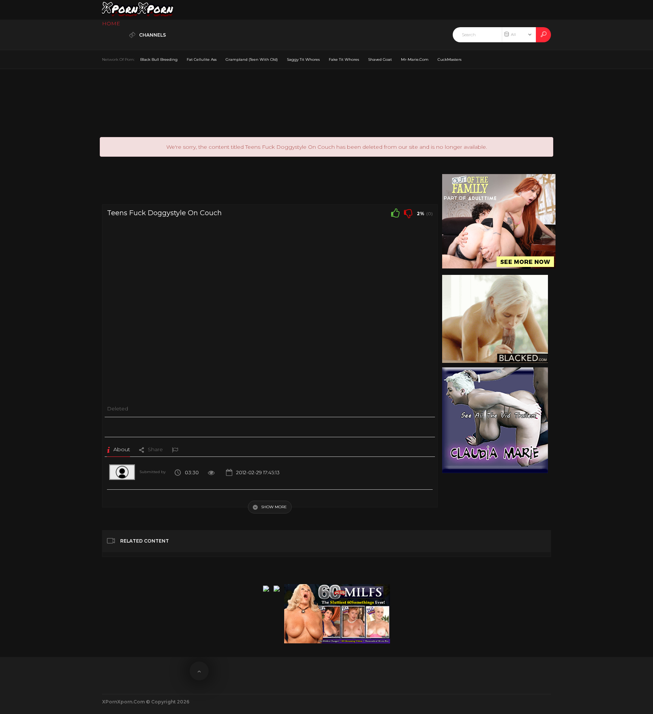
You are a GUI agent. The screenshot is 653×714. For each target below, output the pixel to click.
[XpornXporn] (137, 10)
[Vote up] (395, 213)
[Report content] (175, 449)
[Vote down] (408, 213)
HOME (111, 23)
